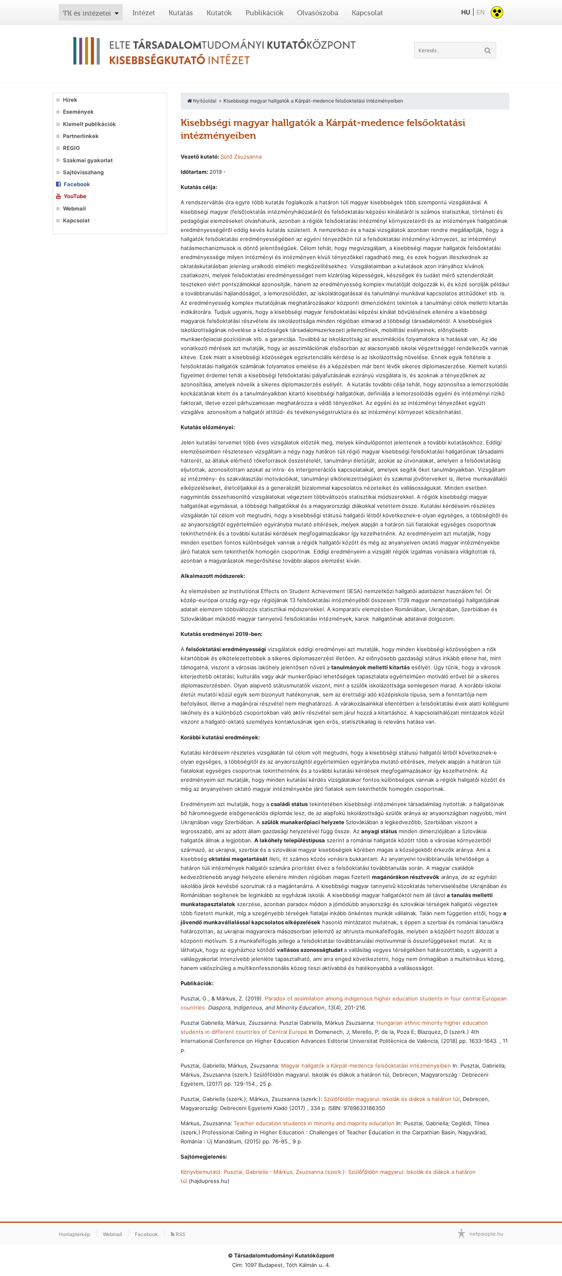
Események (78, 112)
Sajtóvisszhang (83, 172)
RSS (180, 1234)
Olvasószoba (317, 13)
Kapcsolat (367, 13)
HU (465, 12)
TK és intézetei (87, 13)
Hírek (70, 100)
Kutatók (219, 13)
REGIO (71, 148)
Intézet (143, 13)
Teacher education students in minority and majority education (314, 1123)
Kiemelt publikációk (89, 124)
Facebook (77, 184)
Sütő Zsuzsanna (241, 156)
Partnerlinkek (81, 136)
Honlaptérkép (74, 1234)
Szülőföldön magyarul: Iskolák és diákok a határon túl (392, 1099)
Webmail (74, 208)
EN (480, 12)
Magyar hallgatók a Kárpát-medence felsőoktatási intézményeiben (366, 1065)
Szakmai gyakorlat (88, 160)
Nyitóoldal (204, 101)
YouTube (75, 196)
